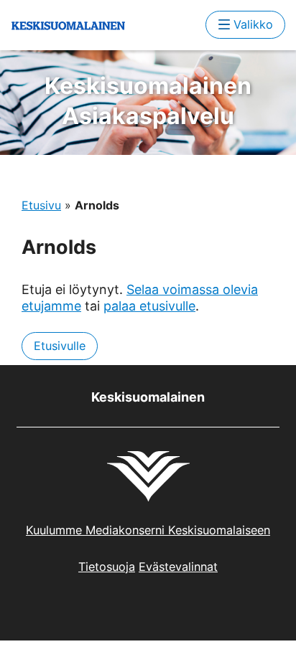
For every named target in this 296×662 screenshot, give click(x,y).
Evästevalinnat (178, 566)
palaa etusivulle (149, 305)
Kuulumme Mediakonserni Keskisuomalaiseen (148, 530)
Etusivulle (59, 346)
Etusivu (41, 205)
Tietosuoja (106, 566)
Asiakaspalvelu (148, 101)
